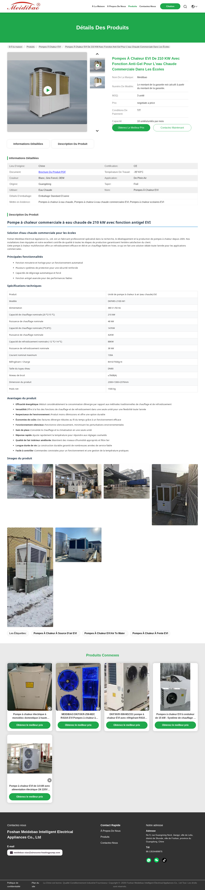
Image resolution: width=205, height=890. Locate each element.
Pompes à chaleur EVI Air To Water (104, 633)
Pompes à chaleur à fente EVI (150, 633)
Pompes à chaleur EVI (50, 47)
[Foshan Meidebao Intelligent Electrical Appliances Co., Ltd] (23, 6)
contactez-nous (147, 6)
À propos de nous (116, 6)
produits (132, 6)
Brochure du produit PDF (52, 172)
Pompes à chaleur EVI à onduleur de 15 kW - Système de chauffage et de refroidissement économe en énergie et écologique (175, 716)
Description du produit (72, 143)
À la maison (98, 6)
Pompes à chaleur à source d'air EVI (55, 633)
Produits (31, 47)
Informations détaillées (28, 143)
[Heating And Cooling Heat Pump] (47, 92)
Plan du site (35, 885)
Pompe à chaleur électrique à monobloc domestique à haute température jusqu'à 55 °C (29, 716)
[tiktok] (164, 860)
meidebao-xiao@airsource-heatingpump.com (37, 852)
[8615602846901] (148, 860)
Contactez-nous (109, 843)
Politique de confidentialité (13, 885)
